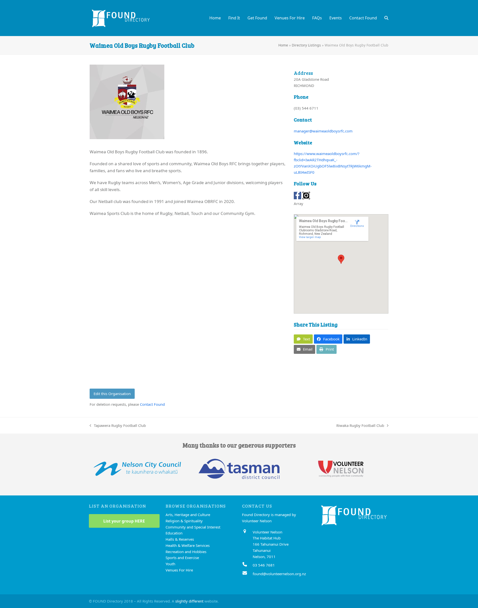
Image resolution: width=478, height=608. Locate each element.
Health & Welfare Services (188, 545)
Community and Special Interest (193, 527)
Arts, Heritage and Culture (188, 514)
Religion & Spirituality (184, 520)
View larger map (310, 237)
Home (283, 45)
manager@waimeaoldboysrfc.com (323, 130)
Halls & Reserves (180, 539)
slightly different (189, 601)
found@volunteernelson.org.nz (279, 573)
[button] (386, 18)
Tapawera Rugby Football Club (118, 426)
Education (174, 532)
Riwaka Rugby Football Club (360, 426)
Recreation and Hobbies (186, 551)
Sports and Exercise (182, 557)
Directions (357, 226)
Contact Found (152, 404)
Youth (170, 563)
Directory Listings (306, 45)
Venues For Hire (179, 569)
